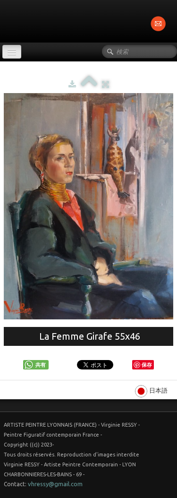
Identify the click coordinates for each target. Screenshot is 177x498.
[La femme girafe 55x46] (88, 206)
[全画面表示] (105, 84)
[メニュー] (11, 52)
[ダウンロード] (72, 84)
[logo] (3, 20)
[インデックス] (89, 84)
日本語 (159, 390)
